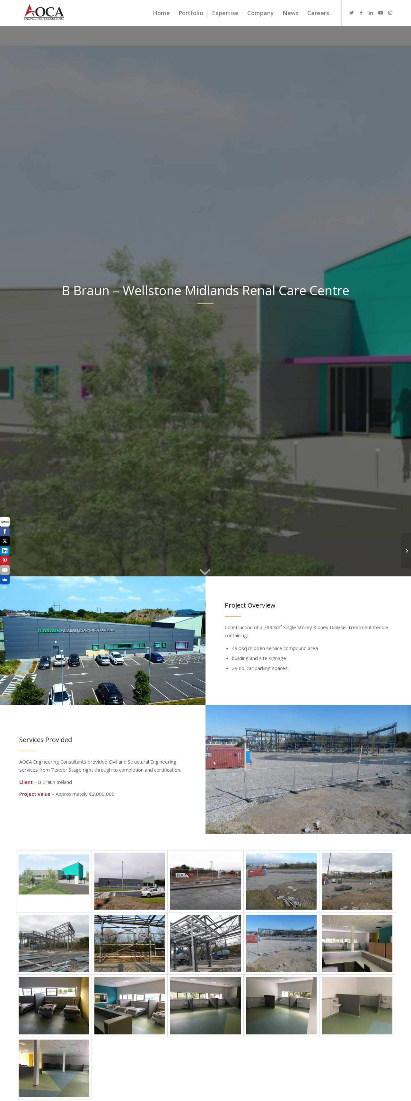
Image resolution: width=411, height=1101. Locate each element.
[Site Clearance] (205, 881)
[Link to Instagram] (390, 12)
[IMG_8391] (54, 1006)
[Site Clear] (281, 881)
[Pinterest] (5, 560)
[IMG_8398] (54, 1068)
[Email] (5, 570)
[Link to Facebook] (361, 12)
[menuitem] (161, 13)
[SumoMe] (5, 579)
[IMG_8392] (130, 1006)
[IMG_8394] (281, 1006)
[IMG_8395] (357, 1006)
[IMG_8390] (357, 943)
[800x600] (130, 881)
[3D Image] (54, 881)
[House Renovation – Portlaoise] (406, 550)
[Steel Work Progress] (54, 943)
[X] (5, 541)
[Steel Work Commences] (357, 881)
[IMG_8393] (205, 1006)
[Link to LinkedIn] (371, 12)
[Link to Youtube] (380, 12)
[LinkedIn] (5, 550)
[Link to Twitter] (351, 12)
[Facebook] (5, 531)
